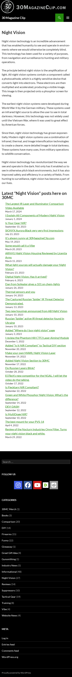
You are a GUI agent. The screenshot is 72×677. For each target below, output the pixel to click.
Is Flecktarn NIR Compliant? (22, 387)
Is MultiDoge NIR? (16, 414)
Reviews (6, 584)
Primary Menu (68, 18)
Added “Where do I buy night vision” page (30, 330)
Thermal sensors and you (20, 291)
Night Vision (8, 577)
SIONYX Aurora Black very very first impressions (34, 230)
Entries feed (8, 644)
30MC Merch (9, 509)
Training (6, 602)
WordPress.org (10, 656)
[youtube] (37, 485)
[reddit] (54, 485)
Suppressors (8, 590)
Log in (5, 638)
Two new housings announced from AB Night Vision (36, 311)
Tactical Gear (9, 596)
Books (5, 515)
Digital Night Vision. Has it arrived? (26, 276)
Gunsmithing (9, 559)
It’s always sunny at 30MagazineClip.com (29, 238)
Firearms (7, 534)
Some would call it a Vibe (20, 245)
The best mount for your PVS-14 (24, 421)
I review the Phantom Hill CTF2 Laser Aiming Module (37, 337)
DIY (4, 527)
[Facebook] (28, 485)
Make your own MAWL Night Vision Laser (30, 352)
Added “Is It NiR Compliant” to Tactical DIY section (35, 345)
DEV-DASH (12, 406)
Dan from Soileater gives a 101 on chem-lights (32, 284)
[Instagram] (18, 485)
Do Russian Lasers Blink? (20, 368)
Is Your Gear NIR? (15, 223)
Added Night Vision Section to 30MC (27, 360)
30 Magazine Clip (13, 18)
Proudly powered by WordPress (16, 672)
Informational (9, 571)
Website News (9, 615)
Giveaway (7, 546)
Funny (5, 540)
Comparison (8, 521)
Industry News (9, 565)
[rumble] (45, 484)
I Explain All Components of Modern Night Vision (34, 215)
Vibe (4, 609)
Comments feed (10, 650)
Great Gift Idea (10, 552)
